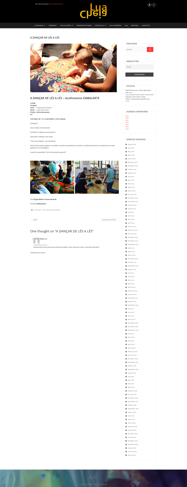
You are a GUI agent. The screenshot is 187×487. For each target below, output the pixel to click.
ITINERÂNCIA (52, 25)
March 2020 (132, 348)
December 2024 (133, 198)
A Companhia (38, 25)
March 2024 (132, 226)
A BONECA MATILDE (110, 220)
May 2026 (131, 151)
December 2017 (133, 434)
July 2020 (131, 334)
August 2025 (132, 173)
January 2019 (132, 394)
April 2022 (131, 284)
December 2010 (133, 441)
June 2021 (131, 312)
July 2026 (131, 148)
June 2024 (131, 216)
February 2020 (132, 351)
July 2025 (131, 176)
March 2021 (131, 319)
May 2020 (131, 341)
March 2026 (132, 159)
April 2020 (131, 344)
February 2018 (132, 426)
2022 (127, 122)
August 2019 (132, 373)
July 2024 (131, 212)
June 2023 (131, 248)
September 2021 (133, 305)
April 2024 (131, 223)
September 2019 (133, 369)
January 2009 (132, 451)
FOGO (34, 220)
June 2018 (131, 416)
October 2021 (132, 301)
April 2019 (131, 387)
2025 (127, 129)
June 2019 (131, 380)
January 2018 (132, 430)
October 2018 (132, 405)
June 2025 (131, 180)
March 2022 (131, 287)
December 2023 (133, 237)
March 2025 (131, 191)
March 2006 (132, 455)
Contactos (146, 25)
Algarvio (104, 484)
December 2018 (133, 398)
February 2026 (132, 162)
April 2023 (131, 251)
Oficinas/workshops (51, 210)
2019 (126, 116)
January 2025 (132, 194)
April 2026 (131, 155)
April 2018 (131, 419)
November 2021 (133, 298)
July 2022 (131, 273)
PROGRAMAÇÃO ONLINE (84, 25)
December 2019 (133, 359)
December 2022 (133, 259)
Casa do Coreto (65, 25)
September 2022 (133, 266)
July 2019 (131, 376)
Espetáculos (99, 25)
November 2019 (133, 362)
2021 (126, 120)
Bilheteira (134, 25)
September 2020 (133, 330)
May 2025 (131, 184)
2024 (127, 127)
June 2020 (131, 337)
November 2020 (133, 326)
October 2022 (132, 262)
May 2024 (131, 219)
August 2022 (132, 269)
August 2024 (132, 209)
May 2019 (131, 384)
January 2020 (132, 355)
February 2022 (132, 291)
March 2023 (131, 255)
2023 (127, 124)
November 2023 (133, 241)
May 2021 (131, 316)
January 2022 (132, 294)
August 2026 (132, 144)
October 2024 (132, 205)
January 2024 (132, 234)
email (127, 101)
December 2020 (133, 323)
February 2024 (132, 230)
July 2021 (131, 309)
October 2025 (132, 169)
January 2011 (132, 437)
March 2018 (131, 423)
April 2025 (131, 187)
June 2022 (131, 276)
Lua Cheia (88, 484)
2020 (127, 118)
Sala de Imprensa (115, 25)
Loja (126, 25)
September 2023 (133, 244)
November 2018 (133, 401)
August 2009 (132, 448)
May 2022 (131, 280)
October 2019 (132, 366)
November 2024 (133, 201)
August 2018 (132, 412)
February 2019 (132, 391)
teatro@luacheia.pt (56, 4)
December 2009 (133, 444)
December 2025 (133, 166)
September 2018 (133, 409)
